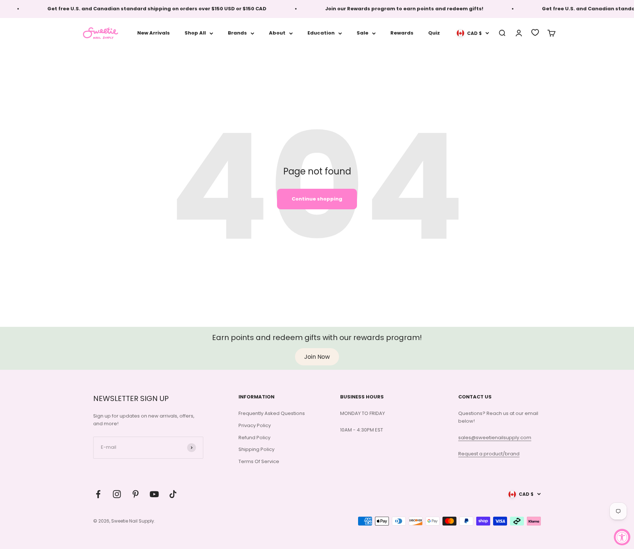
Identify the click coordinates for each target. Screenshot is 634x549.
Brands (237, 32)
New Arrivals (153, 32)
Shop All (195, 32)
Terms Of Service (258, 461)
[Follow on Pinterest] (136, 494)
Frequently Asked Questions (271, 413)
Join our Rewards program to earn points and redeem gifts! (399, 8)
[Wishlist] (535, 32)
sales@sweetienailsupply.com (494, 437)
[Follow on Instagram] (117, 494)
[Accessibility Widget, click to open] (622, 537)
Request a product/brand (489, 453)
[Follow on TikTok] (173, 494)
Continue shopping (317, 198)
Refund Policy (254, 437)
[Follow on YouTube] (154, 494)
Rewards (401, 32)
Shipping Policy (256, 449)
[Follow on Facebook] (98, 494)
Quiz (434, 32)
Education (321, 32)
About (277, 32)
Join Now (317, 357)
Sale (362, 32)
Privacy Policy (254, 425)
